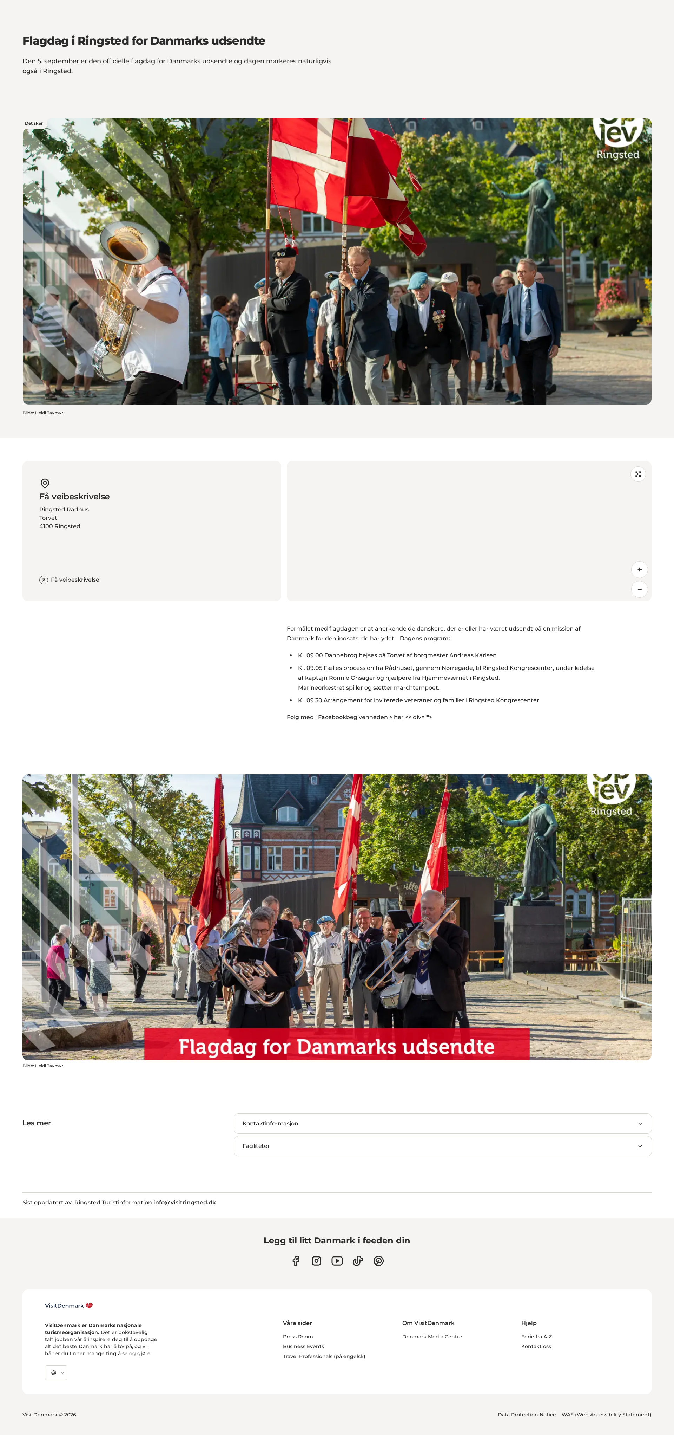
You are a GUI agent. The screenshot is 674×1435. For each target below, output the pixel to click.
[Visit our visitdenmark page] (337, 1261)
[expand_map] (638, 474)
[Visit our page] (316, 1261)
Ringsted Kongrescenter (517, 668)
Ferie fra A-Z (536, 1336)
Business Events (303, 1346)
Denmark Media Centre (432, 1336)
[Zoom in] (639, 569)
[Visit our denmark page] (296, 1261)
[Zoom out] (639, 589)
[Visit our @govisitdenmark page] (358, 1261)
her (399, 717)
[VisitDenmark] (69, 1305)
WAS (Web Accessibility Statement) (607, 1414)
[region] (469, 531)
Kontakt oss (536, 1346)
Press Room (298, 1336)
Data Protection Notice (527, 1414)
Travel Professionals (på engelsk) (324, 1356)
